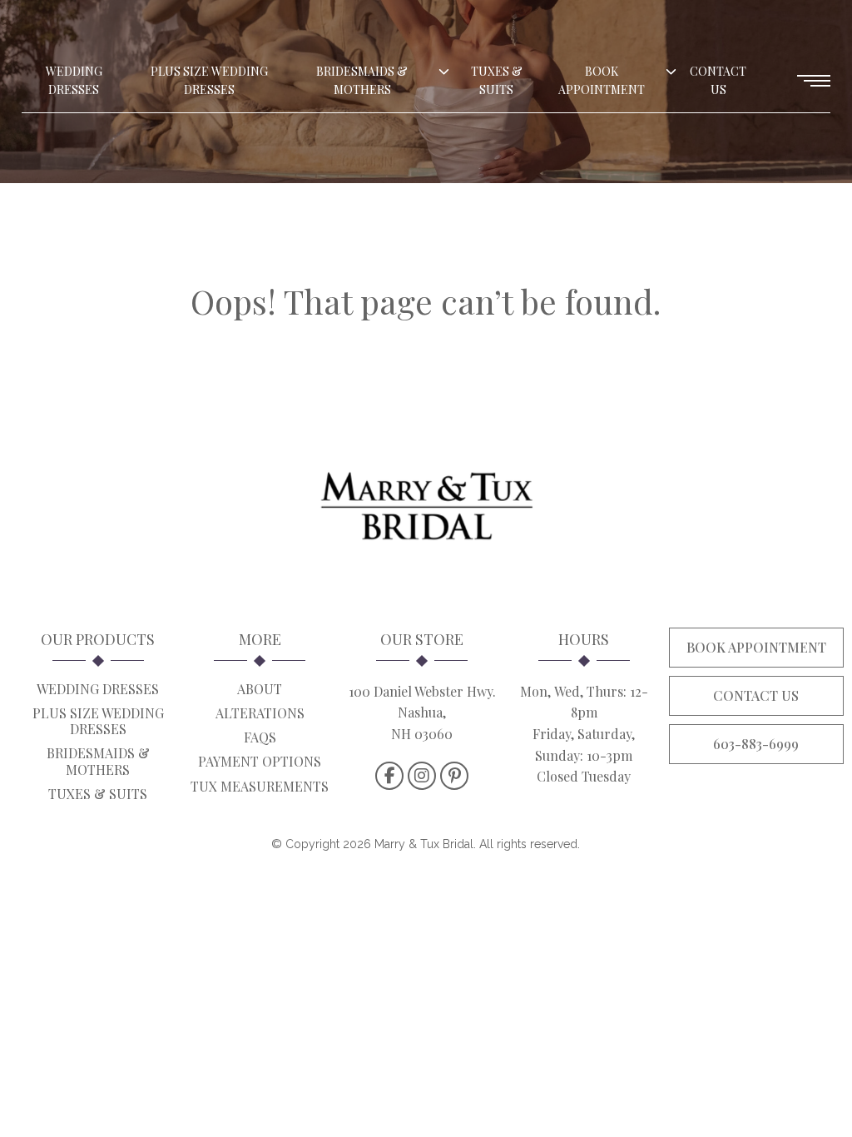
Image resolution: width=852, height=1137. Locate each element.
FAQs (260, 737)
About (259, 689)
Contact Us (718, 80)
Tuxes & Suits (497, 80)
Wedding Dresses (74, 80)
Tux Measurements (260, 786)
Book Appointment (601, 80)
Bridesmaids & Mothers (362, 80)
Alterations (260, 713)
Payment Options (259, 761)
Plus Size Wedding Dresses (209, 80)
